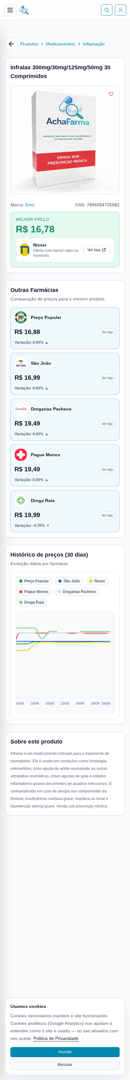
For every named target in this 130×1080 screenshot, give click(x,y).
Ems (30, 204)
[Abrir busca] (106, 10)
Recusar (65, 1064)
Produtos (29, 43)
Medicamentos (60, 43)
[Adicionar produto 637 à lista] (111, 94)
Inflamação (94, 43)
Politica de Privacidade (56, 1038)
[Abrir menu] (10, 10)
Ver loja (93, 250)
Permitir (65, 1052)
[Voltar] (11, 44)
